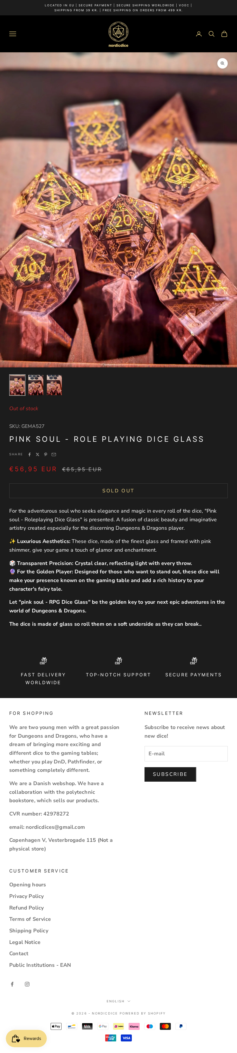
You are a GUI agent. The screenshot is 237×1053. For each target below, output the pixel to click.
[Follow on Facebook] (12, 984)
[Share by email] (53, 454)
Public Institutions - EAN (40, 965)
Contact (18, 953)
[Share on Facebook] (29, 454)
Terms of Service (30, 919)
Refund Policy (26, 907)
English (116, 1001)
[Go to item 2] (36, 384)
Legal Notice (24, 942)
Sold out (118, 490)
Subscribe (170, 774)
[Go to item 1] (17, 384)
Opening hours (27, 884)
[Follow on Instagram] (27, 984)
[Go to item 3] (54, 384)
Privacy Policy (26, 896)
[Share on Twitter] (37, 454)
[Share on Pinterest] (45, 454)
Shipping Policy (28, 930)
